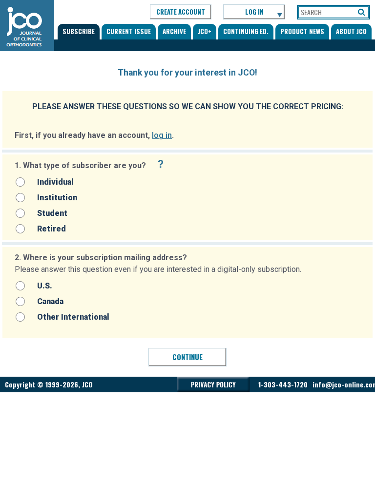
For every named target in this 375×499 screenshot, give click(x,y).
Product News (302, 31)
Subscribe (78, 31)
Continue (187, 356)
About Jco (351, 31)
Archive (174, 31)
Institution (57, 197)
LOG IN (254, 12)
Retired (51, 228)
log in (162, 135)
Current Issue (128, 31)
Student (52, 213)
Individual (55, 182)
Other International (73, 317)
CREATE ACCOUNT (180, 12)
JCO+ (204, 31)
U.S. (44, 285)
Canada (50, 301)
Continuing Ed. (246, 31)
